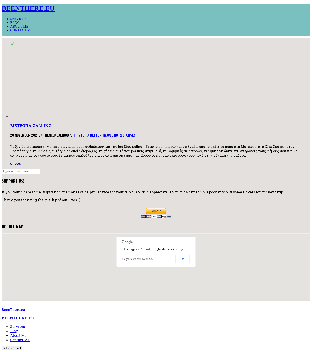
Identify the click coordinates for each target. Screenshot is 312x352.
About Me (19, 26)
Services (18, 19)
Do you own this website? (137, 259)
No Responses (125, 135)
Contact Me (21, 30)
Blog (15, 22)
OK (182, 259)
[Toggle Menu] (3, 306)
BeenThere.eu (13, 309)
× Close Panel (12, 348)
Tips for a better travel (93, 135)
